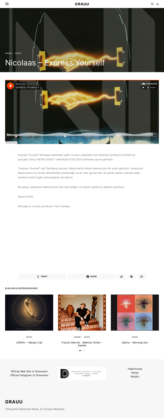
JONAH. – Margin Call (29, 342)
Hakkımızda (135, 368)
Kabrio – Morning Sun (135, 342)
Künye (135, 372)
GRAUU (82, 4)
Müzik (18, 53)
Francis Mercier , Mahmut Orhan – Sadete (82, 344)
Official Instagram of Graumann (29, 375)
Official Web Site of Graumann (29, 371)
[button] (157, 4)
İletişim (135, 376)
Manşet (9, 53)
